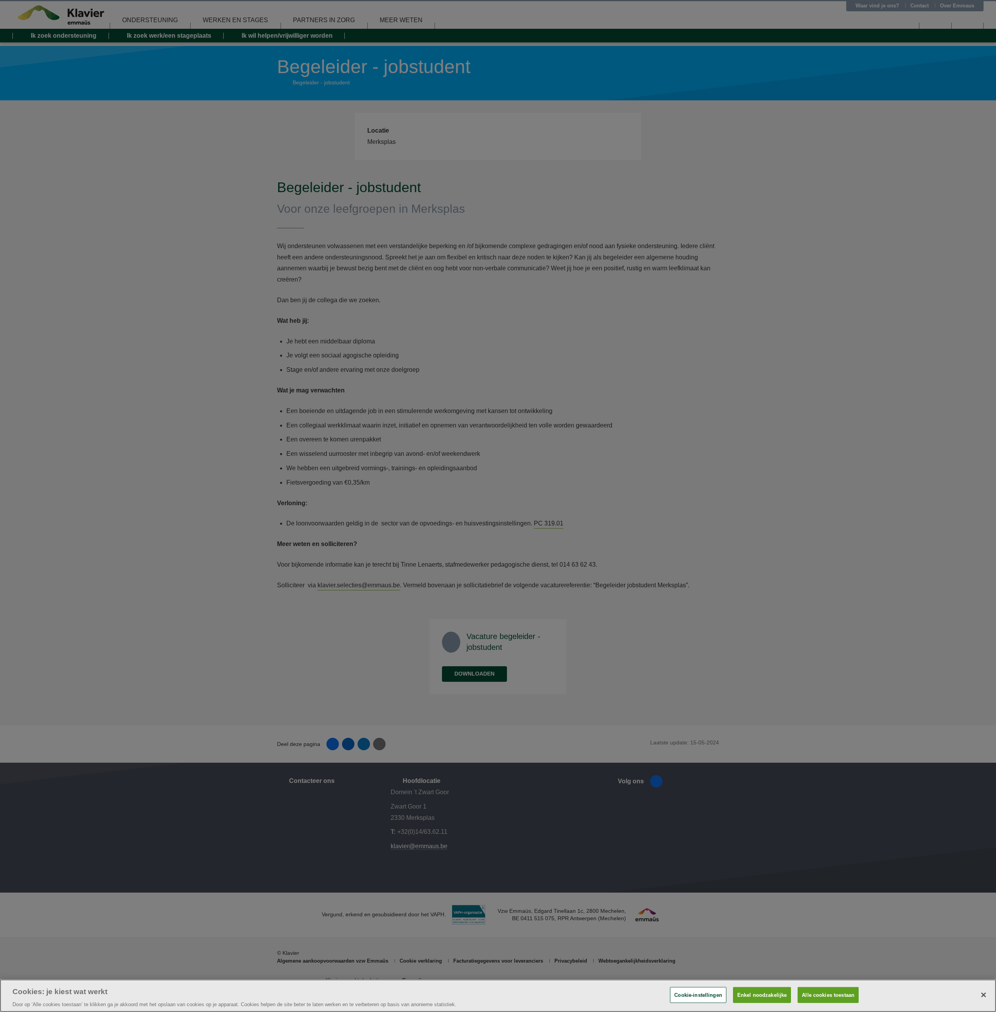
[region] (498, 995)
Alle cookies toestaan (828, 995)
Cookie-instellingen (698, 995)
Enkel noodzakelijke (762, 995)
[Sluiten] (983, 994)
